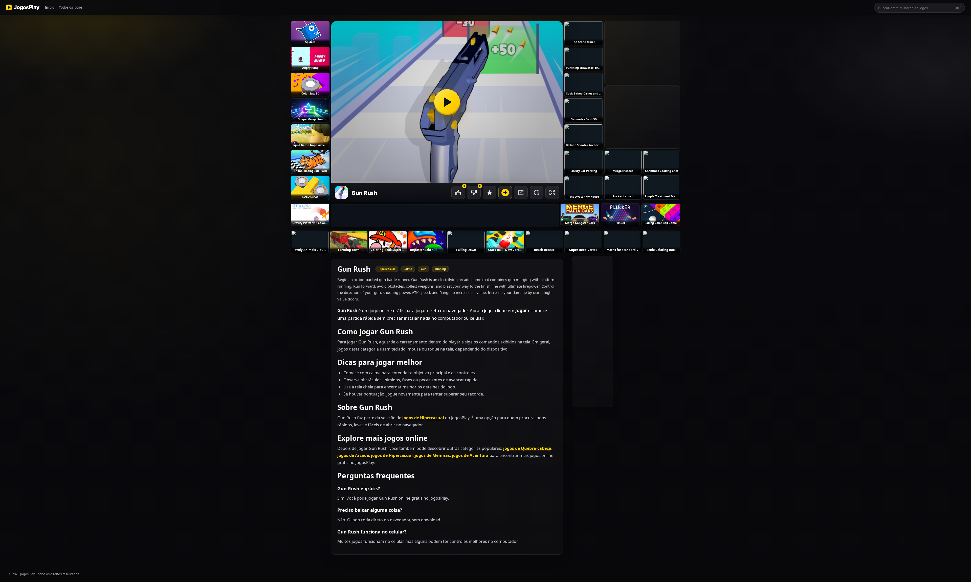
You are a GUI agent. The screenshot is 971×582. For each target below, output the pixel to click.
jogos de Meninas (432, 455)
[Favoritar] (489, 192)
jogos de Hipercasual (423, 418)
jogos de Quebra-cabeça (527, 448)
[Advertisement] (445, 215)
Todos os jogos (70, 7)
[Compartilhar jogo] (521, 192)
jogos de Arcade (353, 455)
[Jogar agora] (447, 102)
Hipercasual (387, 269)
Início (49, 7)
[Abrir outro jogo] (505, 192)
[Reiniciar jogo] (536, 192)
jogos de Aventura (470, 455)
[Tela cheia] (552, 192)
